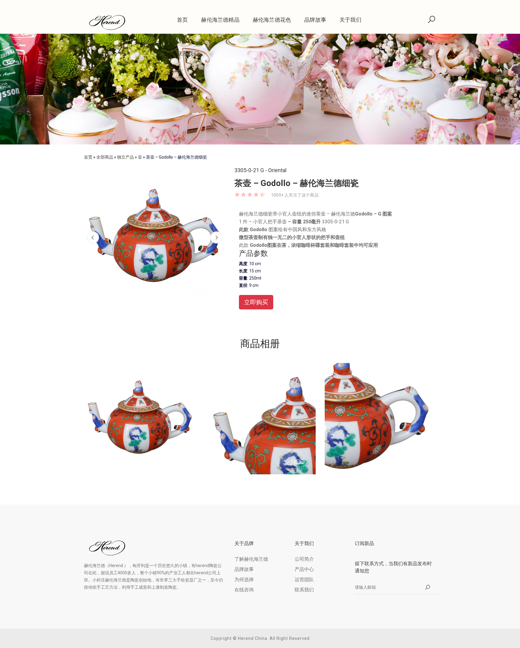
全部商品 (104, 157)
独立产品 (125, 157)
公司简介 (304, 559)
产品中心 (304, 569)
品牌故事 (315, 20)
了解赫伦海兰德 (251, 559)
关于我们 (350, 20)
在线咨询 (244, 590)
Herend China (252, 638)
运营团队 (304, 579)
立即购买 (256, 302)
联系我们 (188, 53)
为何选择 (244, 579)
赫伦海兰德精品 (220, 20)
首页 (182, 20)
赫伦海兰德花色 (272, 20)
